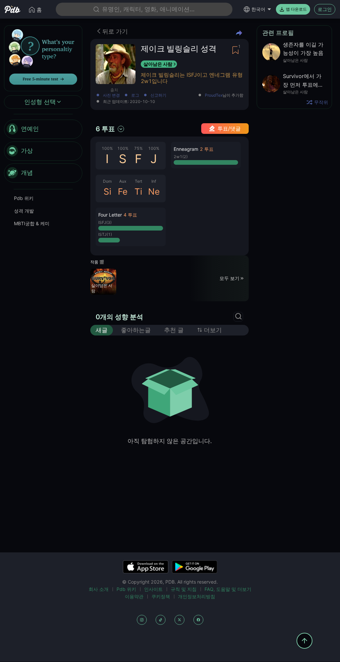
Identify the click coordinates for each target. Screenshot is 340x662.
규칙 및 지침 (184, 589)
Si (107, 191)
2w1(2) (181, 156)
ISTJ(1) (105, 234)
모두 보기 (229, 278)
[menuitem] (43, 129)
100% (107, 148)
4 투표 (130, 215)
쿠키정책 (160, 596)
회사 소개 (99, 589)
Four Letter (110, 215)
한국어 (258, 9)
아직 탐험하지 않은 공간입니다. (170, 440)
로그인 (325, 9)
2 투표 (206, 149)
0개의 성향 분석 (119, 317)
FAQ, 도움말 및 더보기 (228, 589)
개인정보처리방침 (196, 596)
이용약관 (134, 596)
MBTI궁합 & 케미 (31, 223)
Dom (107, 181)
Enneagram (186, 149)
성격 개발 (24, 211)
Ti (138, 191)
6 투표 (105, 129)
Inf (153, 181)
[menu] (43, 151)
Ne (154, 191)
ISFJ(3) (105, 222)
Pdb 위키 (24, 198)
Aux (122, 181)
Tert (138, 181)
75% (138, 148)
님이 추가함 (224, 95)
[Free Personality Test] (43, 57)
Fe (123, 191)
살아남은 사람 (157, 64)
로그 (135, 95)
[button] (130, 226)
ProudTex (213, 95)
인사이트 (153, 589)
